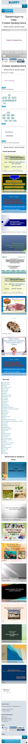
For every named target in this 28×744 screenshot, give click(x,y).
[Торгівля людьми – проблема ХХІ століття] (14, 532)
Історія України (6, 384)
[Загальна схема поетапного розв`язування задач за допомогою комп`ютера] (14, 244)
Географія (5, 398)
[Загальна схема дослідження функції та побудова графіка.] (14, 224)
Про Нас (5, 716)
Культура (5, 410)
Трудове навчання (7, 439)
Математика (6, 411)
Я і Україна (5, 453)
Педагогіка (5, 422)
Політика (5, 424)
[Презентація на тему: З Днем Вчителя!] (14, 511)
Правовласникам (7, 718)
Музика (4, 415)
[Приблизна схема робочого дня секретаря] (14, 163)
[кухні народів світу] (14, 491)
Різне (4, 432)
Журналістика (6, 405)
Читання (5, 452)
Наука (4, 418)
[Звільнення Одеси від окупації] (14, 633)
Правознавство (6, 427)
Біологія (5, 393)
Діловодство (6, 401)
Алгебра (5, 385)
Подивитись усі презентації (6, 690)
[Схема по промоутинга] (9, 80)
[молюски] (14, 552)
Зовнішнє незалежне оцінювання (11, 408)
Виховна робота (7, 395)
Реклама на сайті (7, 719)
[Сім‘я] (14, 471)
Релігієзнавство (6, 433)
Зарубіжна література (8, 407)
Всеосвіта (5, 721)
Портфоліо (5, 425)
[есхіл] (14, 674)
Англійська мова (7, 387)
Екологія (5, 402)
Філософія (5, 449)
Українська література (8, 442)
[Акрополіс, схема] (14, 325)
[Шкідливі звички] (14, 572)
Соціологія (5, 436)
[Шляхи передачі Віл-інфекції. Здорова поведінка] (14, 593)
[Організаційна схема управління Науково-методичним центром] (14, 183)
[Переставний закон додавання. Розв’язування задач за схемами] (14, 346)
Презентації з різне (10, 13)
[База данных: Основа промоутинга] (9, 134)
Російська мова (6, 435)
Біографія (5, 391)
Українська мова (7, 444)
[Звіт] (14, 613)
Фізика (4, 445)
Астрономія (6, 390)
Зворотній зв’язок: (11, 706)
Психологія (5, 430)
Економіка (5, 404)
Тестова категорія (7, 438)
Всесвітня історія (7, 396)
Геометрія (5, 399)
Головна (3, 13)
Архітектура (6, 388)
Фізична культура (7, 447)
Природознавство (7, 429)
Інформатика (6, 382)
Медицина (5, 413)
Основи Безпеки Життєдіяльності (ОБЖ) (13, 421)
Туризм (4, 441)
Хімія (4, 450)
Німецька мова (6, 416)
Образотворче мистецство (9, 419)
